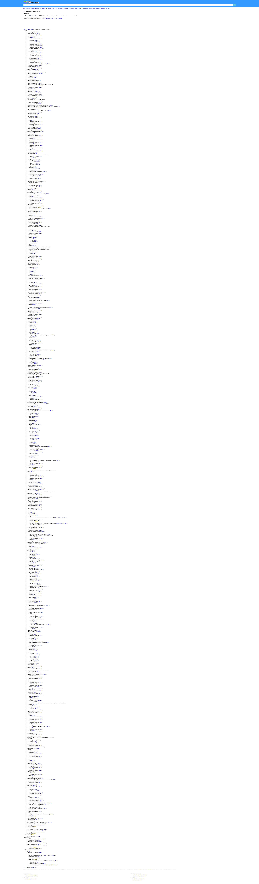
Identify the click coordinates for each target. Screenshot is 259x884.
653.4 (49, 110)
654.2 (40, 612)
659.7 (40, 211)
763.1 (38, 836)
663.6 (33, 157)
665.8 (34, 212)
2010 (50, 18)
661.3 (35, 602)
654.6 (32, 37)
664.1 (33, 427)
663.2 (41, 131)
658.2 (48, 208)
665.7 (36, 322)
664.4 (33, 419)
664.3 (36, 414)
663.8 (39, 160)
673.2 (38, 264)
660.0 (41, 49)
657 (34, 234)
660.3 (33, 290)
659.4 (36, 498)
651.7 (50, 307)
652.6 (44, 845)
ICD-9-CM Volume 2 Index (28, 29)
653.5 (34, 51)
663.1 (35, 132)
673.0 (34, 77)
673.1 (38, 80)
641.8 (34, 352)
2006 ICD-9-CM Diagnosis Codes (32, 8)
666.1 (42, 95)
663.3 (39, 156)
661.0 (36, 114)
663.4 (32, 172)
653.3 (32, 149)
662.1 (35, 646)
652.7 (35, 634)
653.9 (36, 223)
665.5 (36, 416)
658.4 (33, 79)
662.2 (35, 649)
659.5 (35, 76)
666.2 (34, 361)
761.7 (44, 843)
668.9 (35, 81)
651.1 (33, 821)
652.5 (43, 292)
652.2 (58, 106)
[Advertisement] (46, 24)
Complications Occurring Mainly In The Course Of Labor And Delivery (84, 8)
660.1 (40, 34)
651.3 (45, 829)
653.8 (34, 143)
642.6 (33, 253)
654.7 (33, 61)
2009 (48, 18)
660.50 (34, 867)
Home (24, 8)
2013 (56, 18)
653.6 (37, 368)
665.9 (39, 103)
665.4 (34, 125)
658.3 (34, 210)
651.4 (49, 822)
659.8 (38, 385)
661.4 (34, 96)
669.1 (32, 512)
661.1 (37, 91)
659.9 (35, 384)
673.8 (31, 271)
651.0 (32, 827)
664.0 (39, 127)
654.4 (43, 72)
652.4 (36, 109)
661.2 (34, 238)
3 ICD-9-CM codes (32, 15)
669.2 (41, 489)
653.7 (38, 33)
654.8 (33, 546)
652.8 (38, 66)
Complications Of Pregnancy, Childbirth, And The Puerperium (54, 8)
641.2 (33, 90)
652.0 (57, 523)
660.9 (35, 515)
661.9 (36, 40)
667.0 (36, 69)
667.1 (38, 671)
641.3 (37, 339)
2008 (46, 18)
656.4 (39, 192)
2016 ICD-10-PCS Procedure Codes (139, 876)
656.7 (36, 219)
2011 (52, 18)
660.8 (38, 294)
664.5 (33, 321)
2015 (61, 18)
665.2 (39, 279)
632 (47, 193)
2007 (44, 18)
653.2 (32, 141)
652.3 (33, 184)
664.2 (36, 413)
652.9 (41, 48)
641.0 (39, 481)
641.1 (38, 347)
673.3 (33, 272)
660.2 (41, 38)
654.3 (37, 379)
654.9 (39, 43)
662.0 (34, 648)
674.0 (32, 88)
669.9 (36, 32)
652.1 (39, 107)
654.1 (38, 312)
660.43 (25, 867)
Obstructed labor (105, 8)
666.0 (36, 70)
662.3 (42, 205)
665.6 (36, 319)
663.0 (36, 134)
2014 (59, 18)
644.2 (51, 410)
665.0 (36, 459)
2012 (54, 18)
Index (28, 876)
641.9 (50, 105)
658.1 (38, 260)
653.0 (40, 45)
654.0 (37, 41)
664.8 (40, 452)
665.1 (32, 457)
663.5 (33, 816)
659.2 (36, 311)
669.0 (33, 230)
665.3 (40, 83)
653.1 (40, 135)
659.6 (40, 73)
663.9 (35, 153)
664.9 (33, 412)
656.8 (32, 229)
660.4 (36, 252)
